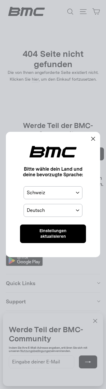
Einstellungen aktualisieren (53, 233)
